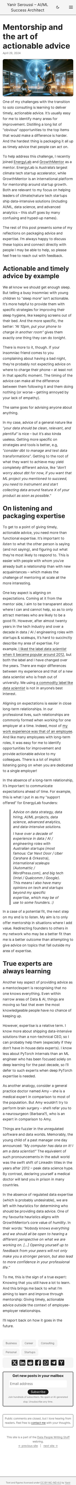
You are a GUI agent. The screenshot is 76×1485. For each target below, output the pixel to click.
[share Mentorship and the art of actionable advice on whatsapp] (46, 1363)
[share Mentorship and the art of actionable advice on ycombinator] (61, 1363)
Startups (29, 1352)
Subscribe (38, 1392)
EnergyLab (22, 162)
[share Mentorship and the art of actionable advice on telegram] (54, 1363)
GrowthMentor (52, 162)
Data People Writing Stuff (53, 1437)
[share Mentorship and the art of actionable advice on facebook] (38, 1363)
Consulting (47, 1343)
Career (29, 1343)
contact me (38, 1422)
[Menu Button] (71, 7)
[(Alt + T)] (57, 7)
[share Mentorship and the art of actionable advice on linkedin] (22, 1363)
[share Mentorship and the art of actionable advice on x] (15, 1363)
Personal (11, 1352)
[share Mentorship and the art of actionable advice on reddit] (30, 1363)
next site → (50, 1445)
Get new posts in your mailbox (38, 1376)
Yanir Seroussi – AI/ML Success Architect (27, 7)
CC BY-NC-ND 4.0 (50, 1482)
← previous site (28, 1445)
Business (11, 1343)
